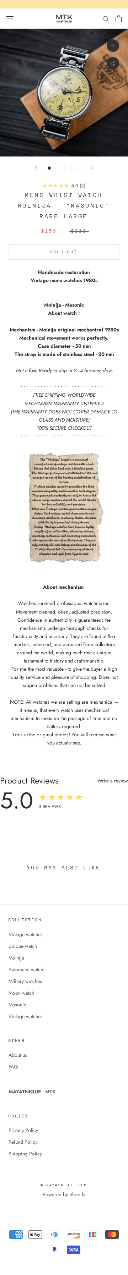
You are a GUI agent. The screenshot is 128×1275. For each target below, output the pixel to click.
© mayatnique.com (64, 1185)
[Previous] (36, 167)
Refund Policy (23, 1141)
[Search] (106, 19)
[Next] (92, 167)
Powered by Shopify (64, 1194)
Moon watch (21, 992)
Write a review (112, 780)
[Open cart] (119, 18)
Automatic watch (26, 969)
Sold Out (63, 252)
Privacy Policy (23, 1130)
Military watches (25, 981)
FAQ (13, 1066)
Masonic (17, 1004)
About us (18, 1055)
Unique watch (23, 946)
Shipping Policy (25, 1153)
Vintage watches (26, 934)
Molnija (16, 957)
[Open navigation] (10, 19)
